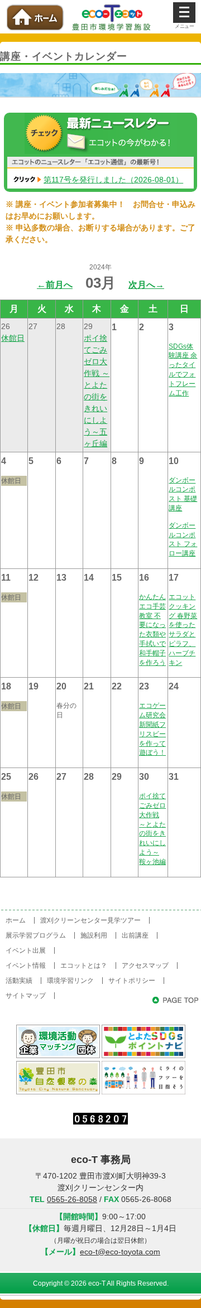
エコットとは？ (83, 965)
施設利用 (93, 935)
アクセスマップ (145, 965)
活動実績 (19, 980)
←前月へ (55, 284)
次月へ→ (146, 284)
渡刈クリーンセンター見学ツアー (90, 920)
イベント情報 (26, 965)
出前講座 (135, 935)
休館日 (13, 338)
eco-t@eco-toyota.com (120, 1251)
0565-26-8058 (72, 1199)
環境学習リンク (70, 980)
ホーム (16, 920)
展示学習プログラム (36, 935)
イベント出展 (26, 950)
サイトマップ (26, 996)
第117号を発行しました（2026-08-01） (113, 179)
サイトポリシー (131, 980)
